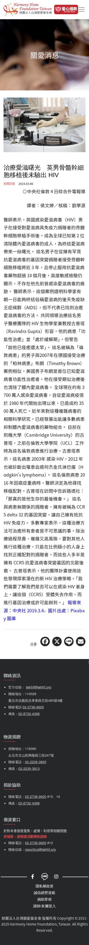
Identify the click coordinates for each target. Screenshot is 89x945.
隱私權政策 (45, 885)
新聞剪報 (9, 184)
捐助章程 (44, 899)
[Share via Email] (80, 641)
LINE (44, 876)
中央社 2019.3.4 (28, 610)
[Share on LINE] (69, 641)
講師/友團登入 (44, 905)
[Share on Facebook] (45, 641)
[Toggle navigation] (81, 9)
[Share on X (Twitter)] (57, 641)
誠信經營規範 (44, 892)
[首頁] (28, 10)
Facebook (32, 876)
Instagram (56, 876)
